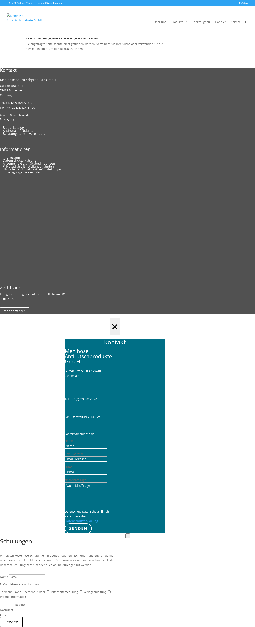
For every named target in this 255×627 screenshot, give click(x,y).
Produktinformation (13, 597)
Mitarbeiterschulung (64, 592)
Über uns (160, 22)
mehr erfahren (15, 311)
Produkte (177, 22)
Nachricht (6, 610)
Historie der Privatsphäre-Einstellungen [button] (32, 169)
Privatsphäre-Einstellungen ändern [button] (29, 166)
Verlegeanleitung (95, 592)
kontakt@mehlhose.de (15, 115)
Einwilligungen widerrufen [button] (22, 172)
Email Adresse (74, 454)
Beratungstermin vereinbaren (25, 133)
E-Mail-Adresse (10, 584)
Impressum (11, 157)
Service (236, 22)
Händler (220, 22)
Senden (78, 528)
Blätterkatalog (13, 127)
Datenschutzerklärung (19, 160)
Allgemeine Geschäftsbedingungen (29, 163)
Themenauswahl (11, 592)
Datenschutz (73, 511)
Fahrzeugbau (201, 22)
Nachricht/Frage (75, 480)
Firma (68, 467)
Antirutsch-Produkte (18, 130)
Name (69, 441)
